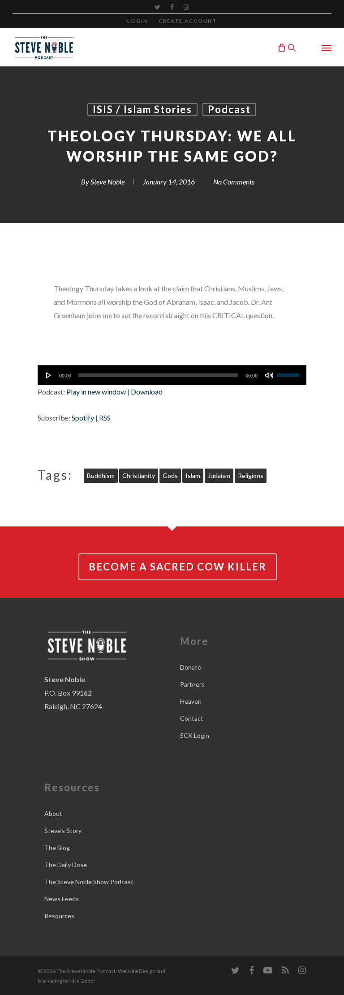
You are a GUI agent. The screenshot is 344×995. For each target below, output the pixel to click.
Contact (191, 718)
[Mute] (269, 375)
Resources (59, 916)
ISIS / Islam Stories (142, 109)
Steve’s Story (63, 830)
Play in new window (96, 391)
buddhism (101, 475)
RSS (105, 417)
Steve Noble (107, 181)
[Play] (49, 375)
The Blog (57, 847)
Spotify (83, 417)
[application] (172, 375)
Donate (190, 667)
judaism (219, 475)
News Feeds (61, 899)
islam (192, 475)
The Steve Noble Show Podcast (88, 881)
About (53, 813)
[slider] (289, 372)
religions (250, 475)
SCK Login (194, 735)
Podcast (229, 109)
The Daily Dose (65, 864)
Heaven (191, 701)
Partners (192, 684)
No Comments (233, 181)
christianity (138, 475)
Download (147, 391)
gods (170, 475)
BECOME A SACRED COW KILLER (178, 567)
